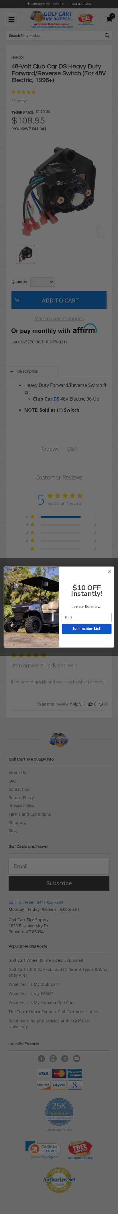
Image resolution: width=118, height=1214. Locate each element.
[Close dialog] (109, 571)
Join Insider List (87, 628)
